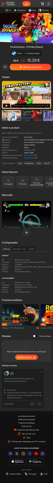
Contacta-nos (26, 426)
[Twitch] (42, 453)
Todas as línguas (45, 336)
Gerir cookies (26, 470)
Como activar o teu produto (34, 142)
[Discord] (10, 453)
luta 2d (47, 163)
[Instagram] (23, 453)
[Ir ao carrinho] (42, 3)
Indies (31, 153)
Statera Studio (29, 145)
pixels (39, 163)
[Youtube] (36, 453)
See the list (28, 137)
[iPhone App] (17, 461)
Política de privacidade (26, 419)
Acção (26, 153)
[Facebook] (29, 453)
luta (19, 163)
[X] (16, 453)
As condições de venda (26, 416)
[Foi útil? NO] (39, 404)
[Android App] (35, 461)
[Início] (8, 4)
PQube (26, 147)
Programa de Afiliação (26, 423)
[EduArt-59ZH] (6, 373)
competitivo (29, 163)
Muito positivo (29, 155)
